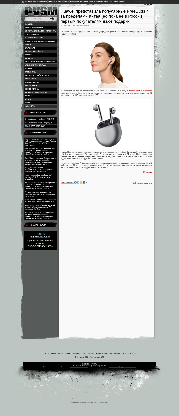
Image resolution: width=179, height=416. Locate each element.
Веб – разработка (117, 2)
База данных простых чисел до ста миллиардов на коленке (40, 194)
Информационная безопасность (94, 2)
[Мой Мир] (83, 182)
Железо (28, 99)
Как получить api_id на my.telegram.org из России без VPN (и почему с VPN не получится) (40, 142)
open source (31, 79)
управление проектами (35, 65)
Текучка (28, 45)
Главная (28, 2)
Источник (147, 172)
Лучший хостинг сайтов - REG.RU (39, 119)
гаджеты (29, 55)
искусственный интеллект (37, 75)
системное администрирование (40, 62)
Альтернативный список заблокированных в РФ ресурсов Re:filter (40, 207)
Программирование (34, 28)
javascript (30, 48)
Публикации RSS (81, 357)
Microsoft (74, 2)
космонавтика (32, 89)
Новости (29, 24)
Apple (66, 2)
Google (59, 2)
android (29, 58)
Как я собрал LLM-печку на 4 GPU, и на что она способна (39, 177)
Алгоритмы (30, 106)
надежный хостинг (40, 235)
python (28, 68)
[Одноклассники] (81, 182)
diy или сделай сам (34, 51)
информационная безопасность (40, 31)
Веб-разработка (32, 86)
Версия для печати (143, 183)
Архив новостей (40, 2)
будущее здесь (32, 82)
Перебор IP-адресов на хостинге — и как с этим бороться (40, 200)
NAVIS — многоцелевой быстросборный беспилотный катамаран (38, 169)
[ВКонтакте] (75, 182)
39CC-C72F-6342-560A (35, 126)
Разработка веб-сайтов (36, 92)
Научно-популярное (34, 38)
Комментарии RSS (97, 357)
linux (27, 103)
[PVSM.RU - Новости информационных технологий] (40, 12)
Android (51, 2)
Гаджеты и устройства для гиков (40, 41)
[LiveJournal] (86, 182)
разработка (30, 72)
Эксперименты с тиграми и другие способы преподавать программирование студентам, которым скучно (40, 152)
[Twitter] (78, 182)
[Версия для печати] (134, 183)
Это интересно (32, 34)
